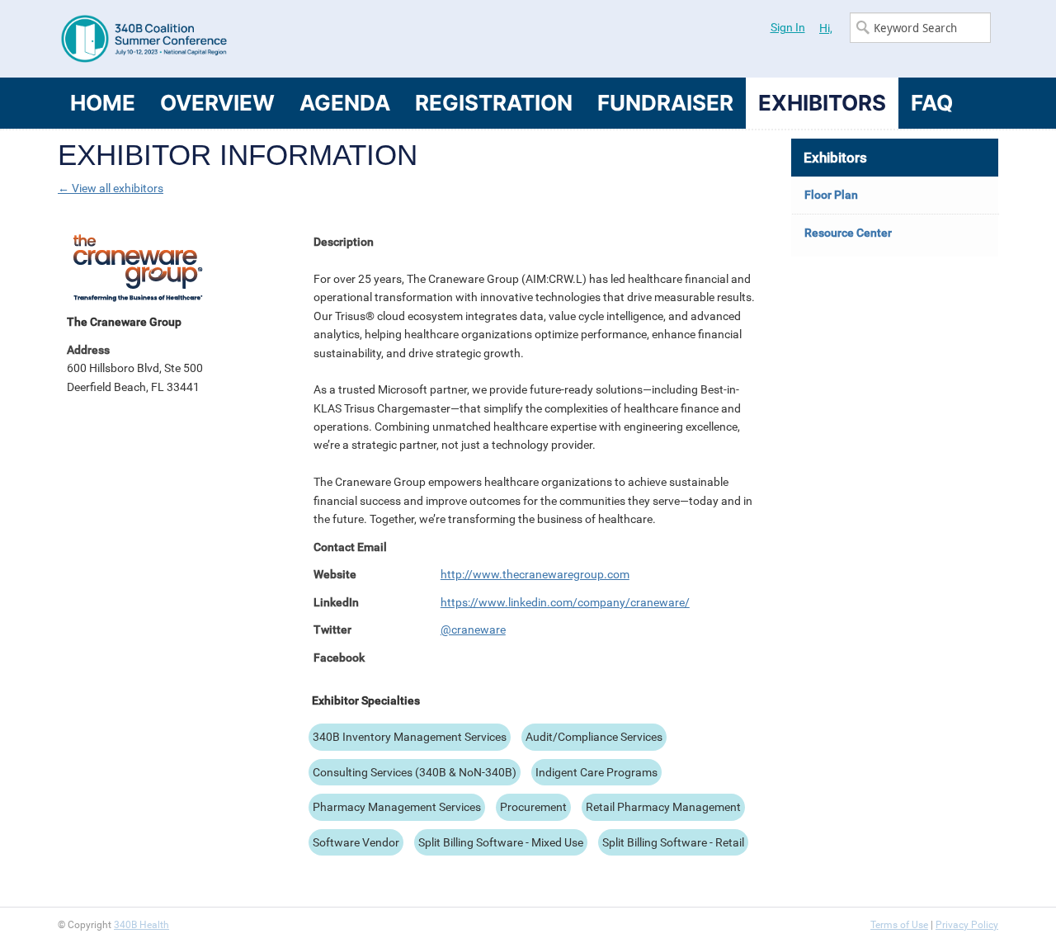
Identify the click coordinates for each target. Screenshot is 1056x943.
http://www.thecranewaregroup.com (535, 574)
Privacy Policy (967, 925)
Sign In (788, 27)
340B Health (141, 925)
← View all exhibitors (110, 188)
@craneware (473, 629)
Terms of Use (899, 925)
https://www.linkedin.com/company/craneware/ (565, 602)
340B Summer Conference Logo (293, 38)
